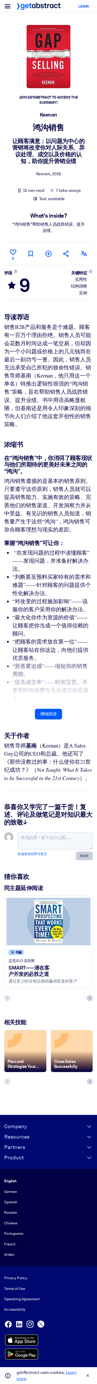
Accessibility (14, 1309)
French (10, 1244)
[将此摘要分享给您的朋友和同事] (66, 253)
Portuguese (13, 1233)
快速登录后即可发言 (32, 854)
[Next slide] (90, 998)
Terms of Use (14, 1288)
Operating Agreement (22, 1299)
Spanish (10, 1202)
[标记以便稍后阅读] (31, 253)
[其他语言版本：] (84, 253)
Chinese (10, 1223)
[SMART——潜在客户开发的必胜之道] (48, 921)
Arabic (9, 1254)
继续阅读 (48, 713)
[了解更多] (15, 271)
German (10, 1192)
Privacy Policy (15, 1278)
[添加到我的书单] (48, 253)
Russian (10, 1212)
